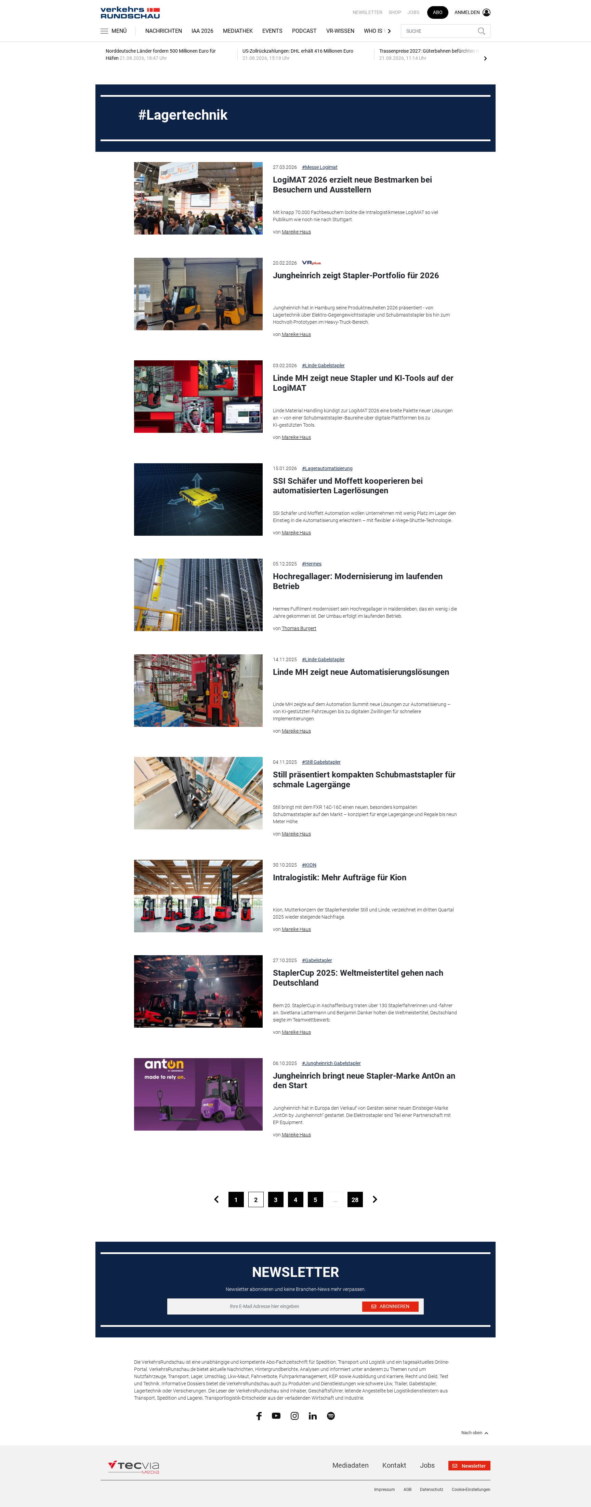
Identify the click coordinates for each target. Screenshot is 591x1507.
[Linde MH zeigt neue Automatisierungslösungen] (198, 690)
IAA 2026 (202, 31)
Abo (438, 12)
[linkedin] (313, 1415)
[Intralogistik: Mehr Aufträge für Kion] (198, 896)
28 (355, 1199)
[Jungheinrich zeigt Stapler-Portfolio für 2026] (198, 294)
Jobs (413, 12)
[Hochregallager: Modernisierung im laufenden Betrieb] (198, 595)
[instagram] (295, 1415)
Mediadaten (350, 1465)
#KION (309, 865)
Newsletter (367, 12)
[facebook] (259, 1415)
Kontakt (394, 1465)
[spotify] (331, 1415)
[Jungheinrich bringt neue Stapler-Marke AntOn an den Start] (198, 1094)
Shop (395, 12)
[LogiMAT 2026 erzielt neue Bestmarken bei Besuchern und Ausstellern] (198, 198)
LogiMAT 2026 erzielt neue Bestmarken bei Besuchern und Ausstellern (352, 185)
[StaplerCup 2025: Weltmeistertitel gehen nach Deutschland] (198, 991)
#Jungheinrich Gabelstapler (331, 1063)
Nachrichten (163, 31)
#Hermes (311, 563)
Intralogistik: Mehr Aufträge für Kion (339, 877)
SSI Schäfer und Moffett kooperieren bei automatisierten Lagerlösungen (348, 486)
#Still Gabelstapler (321, 762)
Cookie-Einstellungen (471, 1489)
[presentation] (485, 58)
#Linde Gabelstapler (323, 365)
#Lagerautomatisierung (327, 468)
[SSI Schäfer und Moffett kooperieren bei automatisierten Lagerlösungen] (198, 499)
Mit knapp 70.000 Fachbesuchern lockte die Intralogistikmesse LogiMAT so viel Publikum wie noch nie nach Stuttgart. (355, 216)
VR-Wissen (340, 31)
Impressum (384, 1489)
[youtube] (276, 1415)
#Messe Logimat (320, 167)
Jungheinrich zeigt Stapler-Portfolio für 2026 (356, 275)
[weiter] (375, 1199)
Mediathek (238, 31)
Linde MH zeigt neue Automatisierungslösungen (361, 672)
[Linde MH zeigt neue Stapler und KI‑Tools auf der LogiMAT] (198, 396)
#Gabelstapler (317, 960)
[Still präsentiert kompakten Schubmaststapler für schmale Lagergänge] (198, 793)
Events (272, 31)
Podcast (304, 31)
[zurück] (216, 1199)
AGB (407, 1489)
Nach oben (471, 1432)
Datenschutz (431, 1489)
